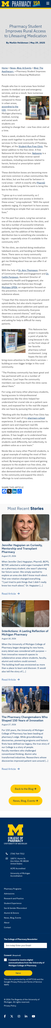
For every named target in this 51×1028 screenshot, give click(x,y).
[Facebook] (5, 1016)
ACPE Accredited (17, 868)
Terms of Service (34, 982)
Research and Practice (14, 898)
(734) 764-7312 (17, 853)
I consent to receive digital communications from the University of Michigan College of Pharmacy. (26, 963)
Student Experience (13, 903)
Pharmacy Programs (12, 888)
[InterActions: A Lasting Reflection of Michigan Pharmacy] (25, 613)
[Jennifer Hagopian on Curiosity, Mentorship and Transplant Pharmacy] (25, 527)
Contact (7, 927)
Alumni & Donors (11, 913)
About (6, 922)
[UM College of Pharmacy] (15, 834)
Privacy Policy (17, 982)
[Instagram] (19, 1016)
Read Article (9, 593)
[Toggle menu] (47, 3)
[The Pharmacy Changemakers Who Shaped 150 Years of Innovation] (25, 699)
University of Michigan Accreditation (20, 874)
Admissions (9, 893)
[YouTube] (33, 1016)
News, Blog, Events (24, 800)
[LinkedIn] (26, 1016)
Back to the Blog (24, 788)
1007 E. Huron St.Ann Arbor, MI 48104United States (19, 861)
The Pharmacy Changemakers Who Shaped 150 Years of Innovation (25, 718)
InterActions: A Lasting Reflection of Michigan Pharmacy (25, 632)
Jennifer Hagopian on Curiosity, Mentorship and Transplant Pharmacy (22, 548)
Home (5, 67)
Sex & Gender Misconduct (15, 908)
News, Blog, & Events (20, 67)
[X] (11, 1016)
